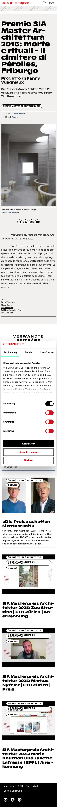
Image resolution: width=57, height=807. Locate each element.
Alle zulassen (28, 443)
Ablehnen (28, 460)
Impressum (9, 786)
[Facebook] (20, 222)
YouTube (6, 800)
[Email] (31, 222)
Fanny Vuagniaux (8, 302)
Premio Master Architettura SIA (21, 106)
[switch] (49, 412)
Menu (52, 3)
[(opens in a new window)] (37, 222)
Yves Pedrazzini (7, 307)
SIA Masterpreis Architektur (25, 480)
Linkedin (13, 800)
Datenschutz (32, 786)
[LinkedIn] (25, 222)
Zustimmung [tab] (10, 352)
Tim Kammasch (7, 313)
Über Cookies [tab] (47, 352)
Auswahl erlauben (28, 452)
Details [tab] (28, 352)
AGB (20, 786)
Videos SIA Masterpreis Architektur (21, 563)
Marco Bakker (6, 305)
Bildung (13, 485)
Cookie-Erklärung (13, 790)
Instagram (20, 800)
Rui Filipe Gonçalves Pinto (11, 310)
